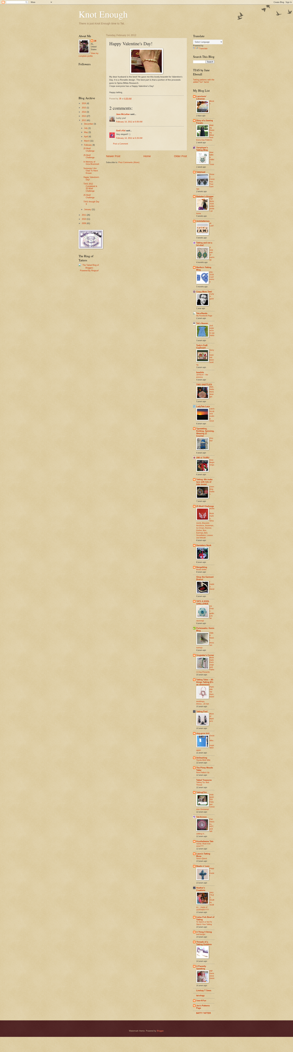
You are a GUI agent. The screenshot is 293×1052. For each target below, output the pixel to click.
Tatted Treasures (204, 780)
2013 (84, 116)
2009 (84, 223)
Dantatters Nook (203, 545)
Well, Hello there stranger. (212, 392)
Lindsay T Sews (203, 990)
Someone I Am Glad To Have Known (90, 170)
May (86, 132)
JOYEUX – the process (202, 376)
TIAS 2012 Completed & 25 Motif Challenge (90, 187)
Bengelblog (201, 567)
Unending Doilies (212, 490)
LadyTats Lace (203, 406)
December (89, 124)
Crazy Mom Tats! (204, 292)
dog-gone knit (202, 733)
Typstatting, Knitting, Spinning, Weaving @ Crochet (205, 432)
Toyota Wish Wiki (203, 760)
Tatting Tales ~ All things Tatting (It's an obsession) (204, 682)
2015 (84, 108)
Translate (203, 48)
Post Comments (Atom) (128, 162)
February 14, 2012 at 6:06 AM (129, 122)
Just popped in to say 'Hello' (212, 332)
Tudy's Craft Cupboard (201, 346)
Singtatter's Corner (205, 655)
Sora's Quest (201, 858)
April (86, 136)
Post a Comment (120, 144)
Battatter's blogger (204, 196)
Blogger (160, 1031)
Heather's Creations (200, 889)
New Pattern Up (202, 772)
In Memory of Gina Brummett (91, 163)
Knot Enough (103, 14)
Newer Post (113, 156)
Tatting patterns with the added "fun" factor (203, 81)
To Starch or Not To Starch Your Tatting (204, 923)
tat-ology (200, 995)
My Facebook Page (204, 316)
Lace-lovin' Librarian (201, 97)
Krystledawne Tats (204, 841)
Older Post (180, 156)
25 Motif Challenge (88, 149)
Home (147, 156)
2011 (84, 215)
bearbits (200, 372)
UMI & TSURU (202, 457)
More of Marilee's (212, 717)
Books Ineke (201, 569)
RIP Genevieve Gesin (212, 974)
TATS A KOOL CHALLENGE (202, 602)
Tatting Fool (202, 711)
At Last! (211, 224)
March (87, 141)
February (88, 145)
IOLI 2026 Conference (212, 277)
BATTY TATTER (203, 1013)
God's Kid (120, 130)
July (86, 128)
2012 (84, 120)
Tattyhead (200, 172)
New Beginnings (212, 462)
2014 (84, 112)
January (88, 209)
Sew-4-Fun (201, 1000)
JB (95, 41)
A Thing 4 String (204, 932)
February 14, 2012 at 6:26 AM (129, 138)
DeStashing (201, 758)
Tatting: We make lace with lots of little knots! (204, 482)
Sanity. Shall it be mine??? (203, 845)
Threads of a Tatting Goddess (204, 943)
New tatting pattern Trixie (212, 158)
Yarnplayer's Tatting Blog (202, 148)
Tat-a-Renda (201, 313)
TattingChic (201, 792)
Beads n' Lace (202, 866)
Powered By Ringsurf (89, 270)
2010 (84, 219)
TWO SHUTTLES (204, 384)
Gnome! (211, 439)
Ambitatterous (203, 221)
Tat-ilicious (201, 817)
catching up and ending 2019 (212, 415)
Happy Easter (212, 872)
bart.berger (200, 934)
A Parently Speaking (201, 967)
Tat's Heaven (202, 323)
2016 (84, 103)
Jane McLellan (123, 114)
